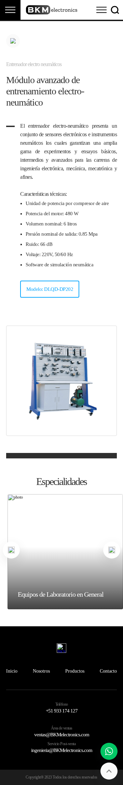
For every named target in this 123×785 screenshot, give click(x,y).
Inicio (11, 671)
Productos (74, 671)
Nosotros (41, 671)
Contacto (108, 671)
